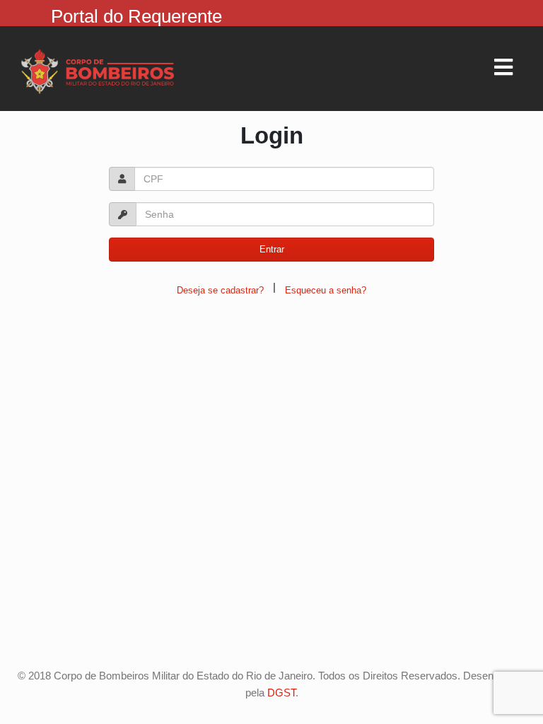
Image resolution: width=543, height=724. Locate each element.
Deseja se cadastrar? (220, 290)
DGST (281, 693)
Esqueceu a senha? (325, 290)
